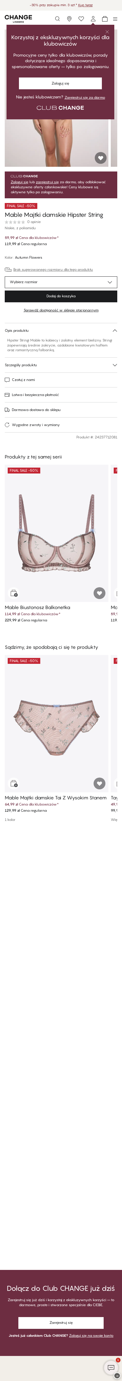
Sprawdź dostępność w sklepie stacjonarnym (61, 310)
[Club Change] (81, 19)
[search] (57, 19)
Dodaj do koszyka (61, 296)
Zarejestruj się (61, 1322)
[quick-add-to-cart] (14, 593)
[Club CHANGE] (93, 19)
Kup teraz (85, 5)
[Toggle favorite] (101, 158)
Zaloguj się (19, 182)
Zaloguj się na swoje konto (91, 1335)
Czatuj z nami (23, 379)
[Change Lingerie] (18, 19)
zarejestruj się (47, 182)
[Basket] (105, 19)
